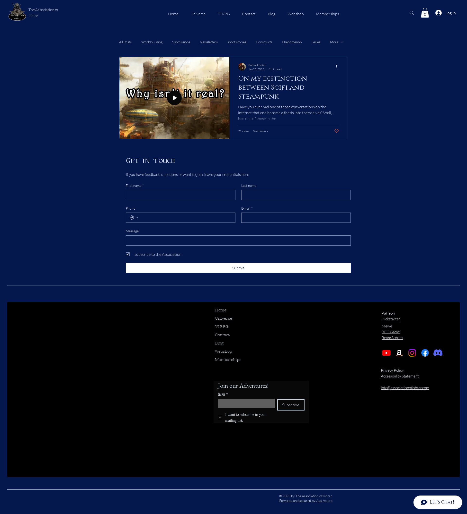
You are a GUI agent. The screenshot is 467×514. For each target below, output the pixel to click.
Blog (219, 343)
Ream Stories (392, 337)
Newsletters (209, 42)
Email (223, 394)
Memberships (228, 359)
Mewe (387, 326)
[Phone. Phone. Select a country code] (134, 218)
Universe (223, 318)
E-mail (247, 208)
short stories (236, 42)
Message (132, 231)
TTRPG (221, 326)
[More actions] (338, 67)
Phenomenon (292, 42)
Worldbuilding (151, 42)
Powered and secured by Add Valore (305, 500)
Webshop (223, 351)
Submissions (181, 42)
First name (135, 185)
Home (220, 310)
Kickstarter (391, 319)
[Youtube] (386, 353)
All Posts (125, 42)
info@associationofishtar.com (405, 387)
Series (316, 42)
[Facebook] (425, 353)
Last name (248, 185)
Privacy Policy (392, 370)
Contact (222, 335)
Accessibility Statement (400, 376)
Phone (130, 208)
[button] (425, 13)
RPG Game (391, 331)
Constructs (264, 42)
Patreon (388, 313)
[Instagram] (412, 353)
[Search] (412, 13)
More (334, 42)
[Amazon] (399, 353)
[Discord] (438, 353)
